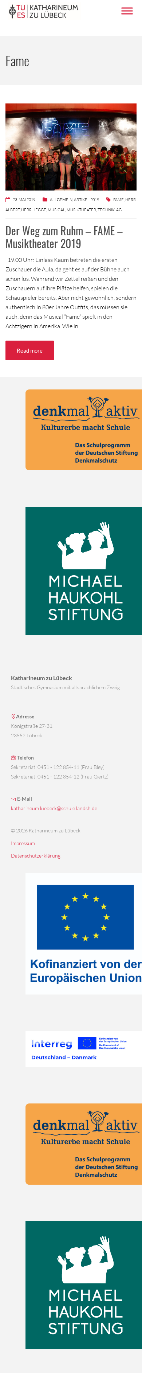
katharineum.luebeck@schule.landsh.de (54, 808)
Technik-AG (110, 209)
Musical (56, 209)
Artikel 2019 (86, 199)
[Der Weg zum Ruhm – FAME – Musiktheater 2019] (71, 146)
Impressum (23, 843)
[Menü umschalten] (127, 10)
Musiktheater (81, 209)
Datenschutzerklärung (35, 855)
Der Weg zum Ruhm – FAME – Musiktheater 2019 (64, 236)
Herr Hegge (33, 209)
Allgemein (61, 199)
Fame (118, 199)
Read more (30, 350)
